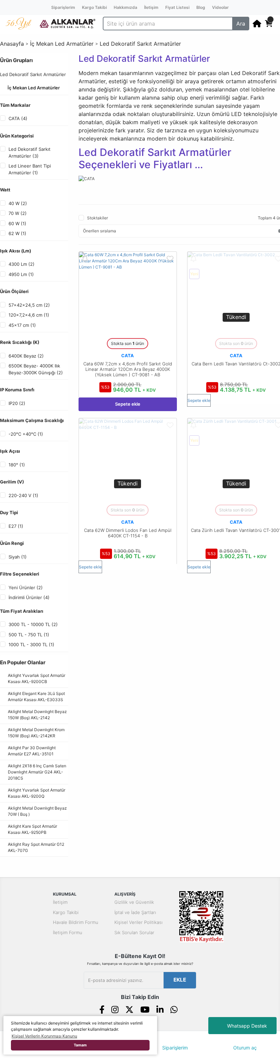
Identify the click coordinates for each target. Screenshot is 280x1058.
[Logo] (67, 23)
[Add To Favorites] (170, 258)
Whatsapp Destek (247, 1026)
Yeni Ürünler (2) (26, 587)
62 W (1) (17, 233)
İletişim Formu (67, 932)
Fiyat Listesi (177, 7)
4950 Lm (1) (21, 274)
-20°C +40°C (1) (26, 434)
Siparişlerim (63, 7)
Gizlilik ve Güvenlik (134, 902)
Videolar (220, 7)
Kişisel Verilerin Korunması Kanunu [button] (44, 1036)
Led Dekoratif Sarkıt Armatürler (140, 43)
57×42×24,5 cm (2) (29, 305)
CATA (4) (18, 118)
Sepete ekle (127, 404)
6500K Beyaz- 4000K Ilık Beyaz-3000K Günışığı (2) (36, 369)
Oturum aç (245, 1047)
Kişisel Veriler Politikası (138, 922)
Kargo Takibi (94, 7)
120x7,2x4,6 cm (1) (29, 315)
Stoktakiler (97, 217)
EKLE (179, 979)
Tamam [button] (80, 1045)
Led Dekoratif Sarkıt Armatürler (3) (30, 152)
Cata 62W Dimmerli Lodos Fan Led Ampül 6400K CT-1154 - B (127, 532)
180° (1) (17, 464)
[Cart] (269, 23)
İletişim (151, 7)
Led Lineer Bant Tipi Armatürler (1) (30, 169)
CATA (127, 355)
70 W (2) (18, 213)
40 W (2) (18, 203)
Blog (200, 7)
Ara (240, 23)
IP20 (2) (17, 403)
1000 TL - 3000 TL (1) (31, 644)
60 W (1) (17, 223)
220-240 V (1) (23, 495)
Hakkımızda (125, 7)
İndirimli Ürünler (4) (29, 597)
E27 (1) (16, 526)
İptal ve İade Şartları (135, 912)
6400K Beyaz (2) (26, 356)
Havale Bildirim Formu (75, 922)
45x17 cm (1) (22, 325)
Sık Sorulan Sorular (134, 932)
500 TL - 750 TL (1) (29, 634)
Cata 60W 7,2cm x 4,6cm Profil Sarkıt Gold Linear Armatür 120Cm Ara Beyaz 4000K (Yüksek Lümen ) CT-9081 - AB (127, 369)
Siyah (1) (18, 557)
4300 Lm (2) (21, 264)
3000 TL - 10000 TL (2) (33, 624)
